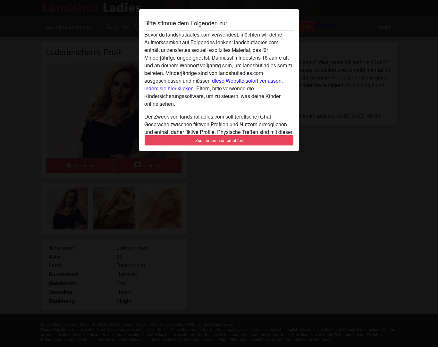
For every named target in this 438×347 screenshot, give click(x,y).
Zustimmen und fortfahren (219, 140)
